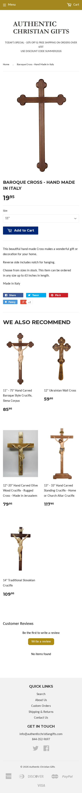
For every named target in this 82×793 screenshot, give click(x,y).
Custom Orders (41, 706)
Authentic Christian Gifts (42, 767)
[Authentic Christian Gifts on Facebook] (46, 749)
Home (6, 64)
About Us (41, 700)
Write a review (41, 641)
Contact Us (41, 717)
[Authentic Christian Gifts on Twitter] (36, 749)
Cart (76, 4)
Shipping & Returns (41, 712)
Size (5, 210)
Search (41, 694)
